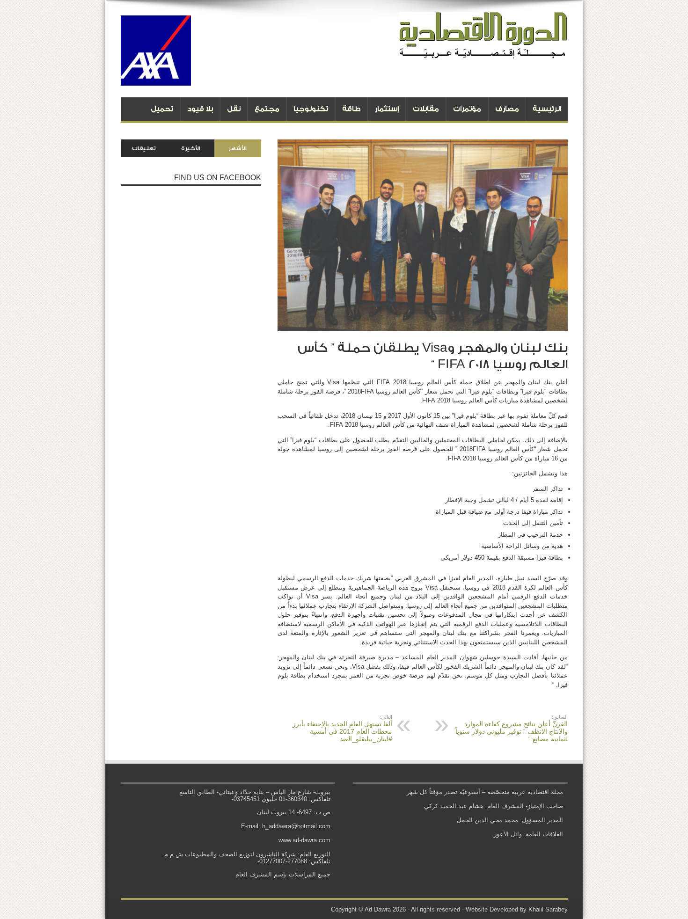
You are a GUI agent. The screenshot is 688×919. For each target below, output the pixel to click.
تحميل (162, 109)
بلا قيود (200, 109)
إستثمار (387, 109)
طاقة (351, 109)
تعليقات (144, 148)
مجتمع (267, 109)
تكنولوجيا (310, 109)
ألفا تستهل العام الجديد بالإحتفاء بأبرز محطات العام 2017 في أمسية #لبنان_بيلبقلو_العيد (342, 728)
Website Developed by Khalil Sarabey (517, 909)
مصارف (507, 109)
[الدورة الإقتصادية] (483, 51)
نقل (234, 109)
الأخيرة (190, 148)
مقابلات (426, 109)
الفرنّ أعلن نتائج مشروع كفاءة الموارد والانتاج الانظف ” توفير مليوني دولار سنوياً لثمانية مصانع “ (511, 728)
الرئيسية (547, 109)
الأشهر (237, 148)
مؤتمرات (467, 109)
